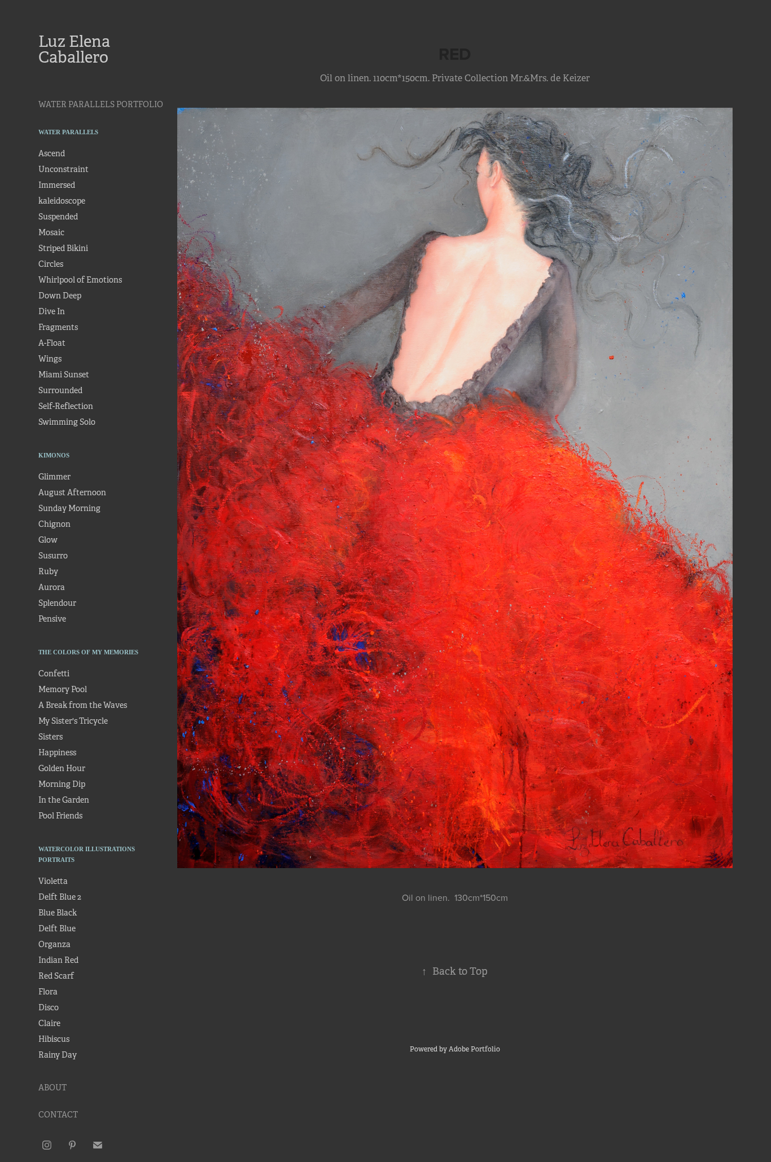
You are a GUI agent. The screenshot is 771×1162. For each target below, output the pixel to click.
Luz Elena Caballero (75, 49)
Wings (50, 359)
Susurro (53, 556)
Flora (48, 992)
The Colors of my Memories (88, 652)
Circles (50, 264)
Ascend (51, 153)
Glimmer (54, 477)
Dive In (51, 311)
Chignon (54, 524)
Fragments (58, 327)
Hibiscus (53, 1039)
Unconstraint (63, 169)
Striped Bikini (63, 248)
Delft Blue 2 (59, 897)
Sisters (50, 737)
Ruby (48, 571)
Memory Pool (62, 689)
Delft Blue (57, 928)
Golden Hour (61, 768)
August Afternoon (72, 492)
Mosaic (51, 232)
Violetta (53, 881)
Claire (49, 1023)
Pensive (52, 619)
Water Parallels (68, 132)
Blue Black (57, 913)
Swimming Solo (66, 422)
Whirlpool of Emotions (80, 280)
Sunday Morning (69, 508)
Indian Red (58, 960)
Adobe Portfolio (474, 1049)
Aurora (51, 587)
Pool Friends (60, 816)
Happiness (57, 752)
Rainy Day (57, 1055)
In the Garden (63, 800)
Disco (48, 1007)
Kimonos (53, 455)
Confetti (53, 673)
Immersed (56, 185)
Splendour (57, 603)
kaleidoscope (61, 201)
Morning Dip (61, 784)
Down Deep (59, 295)
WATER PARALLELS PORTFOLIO (100, 104)
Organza (54, 944)
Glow (48, 540)
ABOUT (52, 1087)
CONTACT (58, 1115)
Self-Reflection (65, 406)
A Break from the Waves (82, 705)
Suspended (58, 217)
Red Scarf (56, 976)
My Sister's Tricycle (73, 721)
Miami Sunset (63, 374)
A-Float (51, 343)
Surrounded (60, 390)
